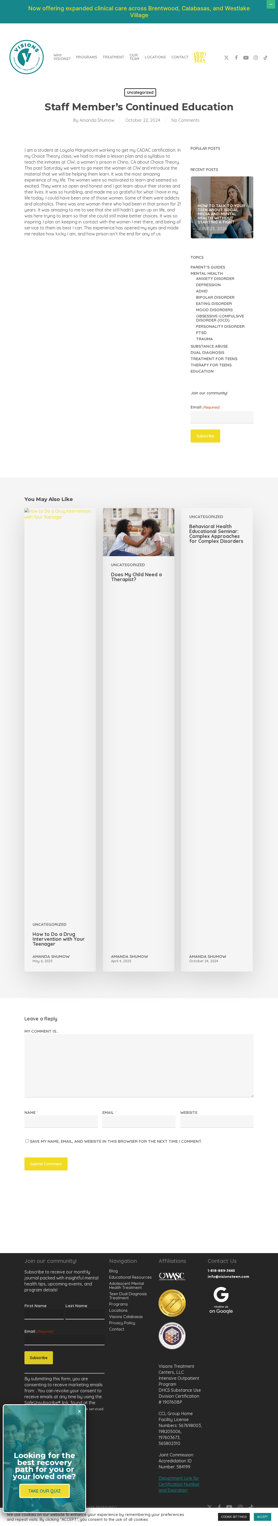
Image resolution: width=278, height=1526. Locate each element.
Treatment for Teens (214, 359)
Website (188, 1112)
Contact (116, 1329)
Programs (118, 1304)
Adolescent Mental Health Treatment (126, 1285)
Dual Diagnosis (207, 352)
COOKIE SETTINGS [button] (234, 1517)
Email (205, 407)
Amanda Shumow (97, 120)
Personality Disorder (220, 326)
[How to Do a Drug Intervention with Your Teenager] (60, 739)
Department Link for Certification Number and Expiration (179, 1484)
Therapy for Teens (211, 365)
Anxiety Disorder (215, 278)
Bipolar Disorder (215, 297)
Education (202, 371)
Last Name (76, 1306)
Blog (113, 1271)
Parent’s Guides (208, 267)
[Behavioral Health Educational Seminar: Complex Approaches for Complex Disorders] (216, 739)
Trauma (204, 339)
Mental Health (207, 273)
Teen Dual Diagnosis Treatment (128, 1296)
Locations (118, 1310)
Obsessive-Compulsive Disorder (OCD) (220, 318)
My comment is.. (41, 1031)
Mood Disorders (214, 310)
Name (31, 1112)
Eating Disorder (214, 303)
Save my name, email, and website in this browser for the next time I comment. (116, 1141)
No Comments (185, 120)
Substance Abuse (209, 346)
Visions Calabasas (126, 1317)
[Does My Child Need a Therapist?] (138, 739)
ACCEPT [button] (262, 1517)
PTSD (201, 333)
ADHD (202, 291)
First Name (35, 1306)
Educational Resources (130, 1277)
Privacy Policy (122, 1323)
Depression (208, 285)
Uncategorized (140, 92)
